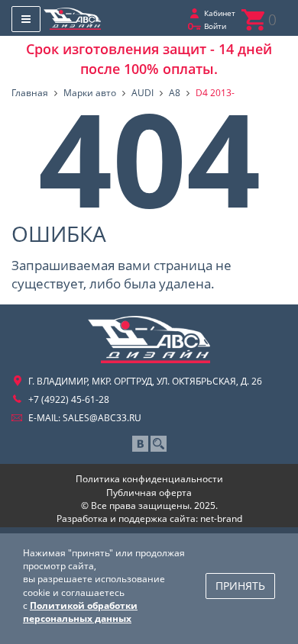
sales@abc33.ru (102, 417)
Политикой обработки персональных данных (80, 612)
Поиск (159, 444)
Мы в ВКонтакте (140, 444)
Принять (240, 585)
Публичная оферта (149, 492)
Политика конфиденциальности (149, 478)
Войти (215, 26)
